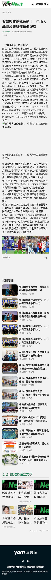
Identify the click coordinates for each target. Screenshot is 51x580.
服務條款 (11, 566)
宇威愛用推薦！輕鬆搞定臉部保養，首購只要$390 (25, 495)
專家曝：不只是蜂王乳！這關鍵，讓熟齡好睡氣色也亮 (9, 521)
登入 (46, 4)
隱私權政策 (21, 566)
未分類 (6, 257)
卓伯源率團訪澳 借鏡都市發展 (41, 521)
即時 (9, 12)
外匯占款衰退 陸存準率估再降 (41, 495)
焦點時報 (6, 31)
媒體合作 (40, 566)
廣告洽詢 (31, 566)
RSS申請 (39, 4)
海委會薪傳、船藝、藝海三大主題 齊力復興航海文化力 (25, 521)
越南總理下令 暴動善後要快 (9, 495)
